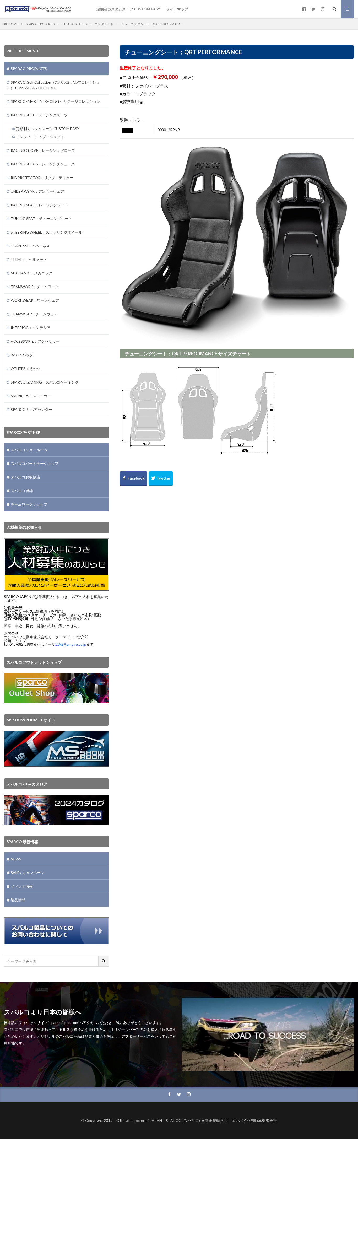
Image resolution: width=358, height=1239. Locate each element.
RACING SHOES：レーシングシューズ (43, 164)
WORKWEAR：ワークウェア (35, 300)
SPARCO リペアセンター (31, 409)
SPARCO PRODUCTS (40, 24)
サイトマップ (177, 9)
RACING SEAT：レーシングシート (39, 205)
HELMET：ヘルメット (29, 259)
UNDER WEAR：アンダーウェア (37, 191)
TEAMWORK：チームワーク (35, 286)
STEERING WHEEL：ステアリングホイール (46, 232)
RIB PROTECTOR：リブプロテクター (42, 177)
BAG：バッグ (22, 355)
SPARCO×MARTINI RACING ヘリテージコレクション (55, 101)
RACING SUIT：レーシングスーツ (39, 115)
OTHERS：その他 (25, 368)
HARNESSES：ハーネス (30, 246)
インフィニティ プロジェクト (40, 136)
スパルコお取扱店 (25, 477)
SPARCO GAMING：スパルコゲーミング (45, 382)
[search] (104, 961)
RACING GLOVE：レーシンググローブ (43, 150)
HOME (13, 24)
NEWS (16, 859)
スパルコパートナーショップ (34, 463)
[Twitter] (161, 478)
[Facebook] (133, 478)
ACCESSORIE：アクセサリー (35, 341)
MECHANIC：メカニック (31, 273)
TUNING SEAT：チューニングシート (87, 24)
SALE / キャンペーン (27, 872)
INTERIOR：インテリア (31, 327)
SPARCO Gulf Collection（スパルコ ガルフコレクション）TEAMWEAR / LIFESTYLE (53, 85)
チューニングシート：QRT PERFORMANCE (152, 24)
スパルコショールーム (29, 450)
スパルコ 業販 (22, 490)
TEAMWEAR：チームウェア (34, 314)
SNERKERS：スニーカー (31, 396)
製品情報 (18, 900)
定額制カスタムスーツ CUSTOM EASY (128, 9)
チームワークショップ (29, 504)
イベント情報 (22, 886)
